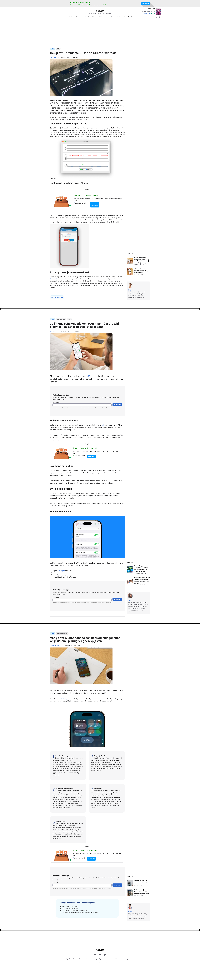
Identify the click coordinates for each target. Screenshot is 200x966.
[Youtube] (100, 955)
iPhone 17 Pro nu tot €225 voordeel (86, 195)
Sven (53, 57)
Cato (53, 331)
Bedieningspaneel (62, 633)
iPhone (91, 376)
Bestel (153, 13)
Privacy (95, 959)
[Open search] (156, 17)
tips (52, 48)
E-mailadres (55, 402)
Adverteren (118, 959)
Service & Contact (78, 959)
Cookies (88, 959)
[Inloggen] (159, 17)
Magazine (68, 959)
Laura (54, 645)
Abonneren (147, 13)
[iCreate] (100, 11)
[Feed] (105, 955)
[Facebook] (95, 955)
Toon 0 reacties (58, 297)
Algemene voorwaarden (106, 959)
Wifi (58, 48)
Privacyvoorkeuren (129, 959)
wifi (103, 425)
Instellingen (61, 319)
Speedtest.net (54, 279)
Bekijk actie (145, 3)
